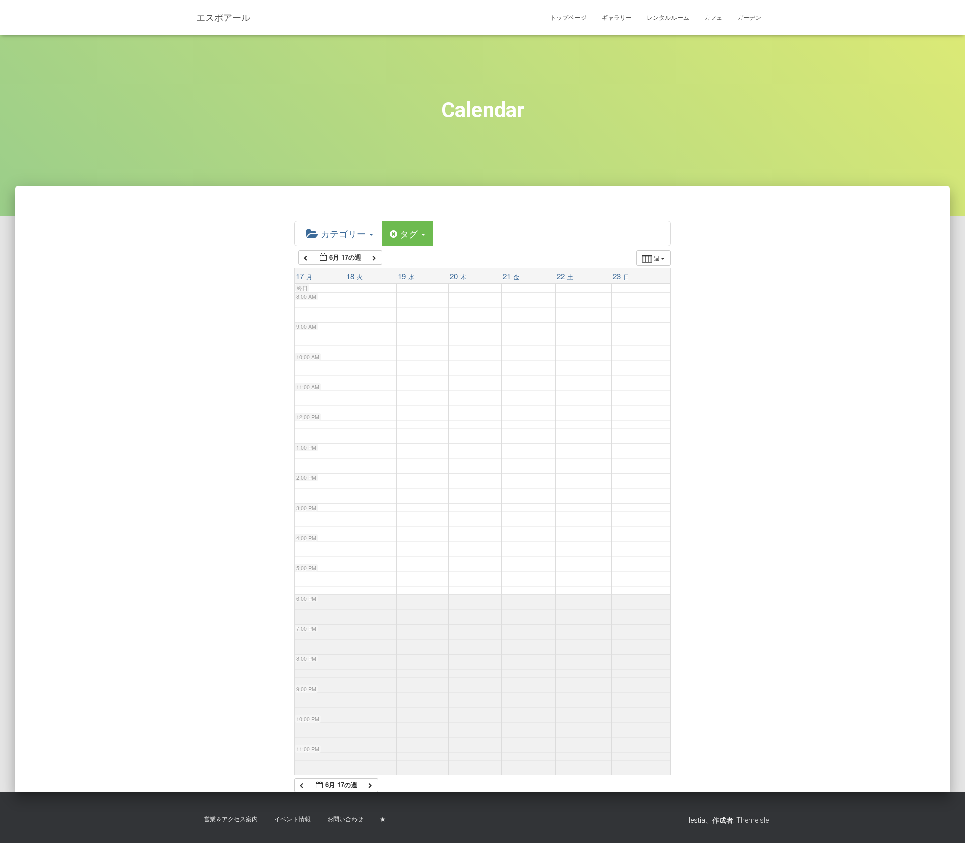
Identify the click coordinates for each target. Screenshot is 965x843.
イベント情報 (292, 819)
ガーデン (749, 17)
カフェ (713, 17)
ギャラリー (617, 17)
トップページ (568, 17)
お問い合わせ (345, 819)
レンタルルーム (668, 17)
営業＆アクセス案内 (231, 819)
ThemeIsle (752, 820)
